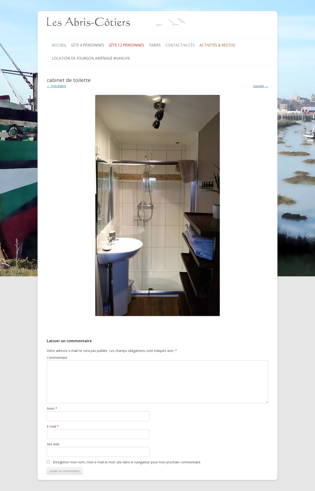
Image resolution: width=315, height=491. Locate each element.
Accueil (59, 45)
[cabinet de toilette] (157, 205)
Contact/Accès (180, 45)
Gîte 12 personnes (126, 45)
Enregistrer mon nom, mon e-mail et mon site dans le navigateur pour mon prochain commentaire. (127, 462)
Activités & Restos (217, 45)
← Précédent (56, 86)
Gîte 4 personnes (87, 45)
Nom (52, 408)
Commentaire (57, 357)
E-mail (53, 426)
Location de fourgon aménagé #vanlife (91, 58)
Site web (53, 444)
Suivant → (260, 86)
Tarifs (155, 45)
